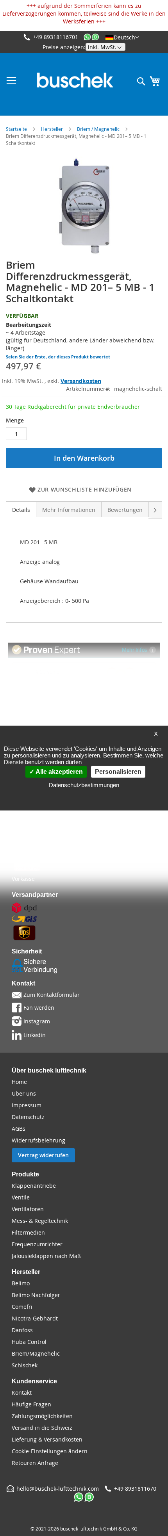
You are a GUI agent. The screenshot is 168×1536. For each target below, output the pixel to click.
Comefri (22, 1306)
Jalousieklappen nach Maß (46, 1256)
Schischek (25, 1365)
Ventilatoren (28, 1209)
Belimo (21, 1283)
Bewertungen (125, 509)
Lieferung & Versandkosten (47, 1439)
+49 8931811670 (135, 1488)
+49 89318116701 (55, 37)
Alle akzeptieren (58, 771)
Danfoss (22, 1330)
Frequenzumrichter (37, 1244)
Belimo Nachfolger (36, 1295)
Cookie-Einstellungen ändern (50, 1451)
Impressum (26, 1105)
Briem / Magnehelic (98, 129)
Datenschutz (28, 1117)
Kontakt (22, 1392)
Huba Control (29, 1341)
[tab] (21, 509)
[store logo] (75, 80)
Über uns (24, 1093)
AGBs (18, 1128)
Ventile (21, 1197)
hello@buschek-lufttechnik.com (57, 1488)
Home (19, 1081)
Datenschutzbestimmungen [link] (84, 784)
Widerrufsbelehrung (38, 1140)
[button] (122, 37)
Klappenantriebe (34, 1185)
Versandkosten (81, 381)
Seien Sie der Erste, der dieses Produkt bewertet (58, 357)
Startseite (16, 129)
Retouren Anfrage (35, 1463)
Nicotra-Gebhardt (35, 1318)
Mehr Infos (134, 649)
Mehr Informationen (68, 509)
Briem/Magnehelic (36, 1353)
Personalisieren (118, 771)
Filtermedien (28, 1232)
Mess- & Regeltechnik (40, 1220)
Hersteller (52, 129)
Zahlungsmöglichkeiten (42, 1416)
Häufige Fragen (31, 1404)
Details (21, 509)
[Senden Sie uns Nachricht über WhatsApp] (91, 37)
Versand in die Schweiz (42, 1427)
